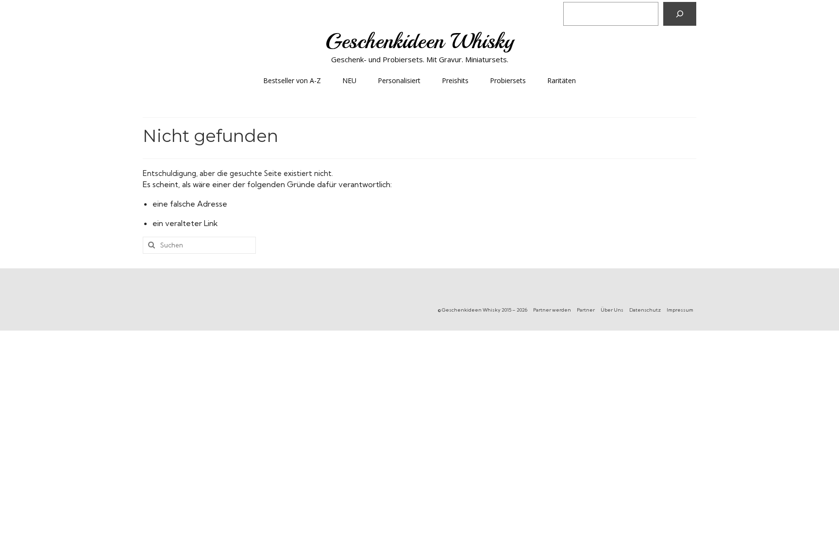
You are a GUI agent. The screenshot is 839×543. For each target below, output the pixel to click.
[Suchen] (679, 14)
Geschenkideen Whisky (419, 41)
